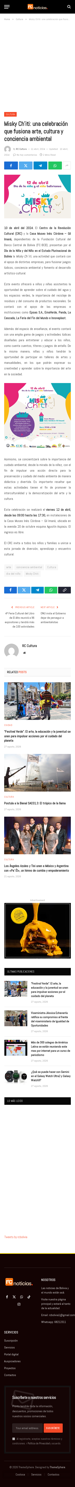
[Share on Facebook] (11, 165)
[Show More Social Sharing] (67, 165)
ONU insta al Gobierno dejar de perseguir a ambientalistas (53, 617)
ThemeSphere (57, 1467)
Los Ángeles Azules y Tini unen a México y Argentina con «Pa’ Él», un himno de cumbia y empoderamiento (36, 868)
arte (8, 567)
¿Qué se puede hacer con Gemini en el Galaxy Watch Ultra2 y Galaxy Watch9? (51, 1076)
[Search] (68, 6)
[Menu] (7, 6)
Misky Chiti (32, 573)
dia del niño (13, 573)
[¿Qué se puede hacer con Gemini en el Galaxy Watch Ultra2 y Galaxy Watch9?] (15, 1077)
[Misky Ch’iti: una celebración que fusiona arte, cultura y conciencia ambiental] (37, 196)
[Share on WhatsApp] (55, 165)
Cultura (10, 114)
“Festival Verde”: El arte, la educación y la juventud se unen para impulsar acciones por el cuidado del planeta (37, 736)
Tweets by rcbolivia (15, 1237)
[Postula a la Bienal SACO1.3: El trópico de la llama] (37, 773)
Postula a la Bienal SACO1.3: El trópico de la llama (35, 803)
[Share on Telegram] (40, 165)
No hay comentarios (27, 155)
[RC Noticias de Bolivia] (37, 7)
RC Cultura (21, 149)
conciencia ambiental (29, 567)
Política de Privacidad (39, 1443)
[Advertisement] (37, 65)
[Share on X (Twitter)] (26, 165)
